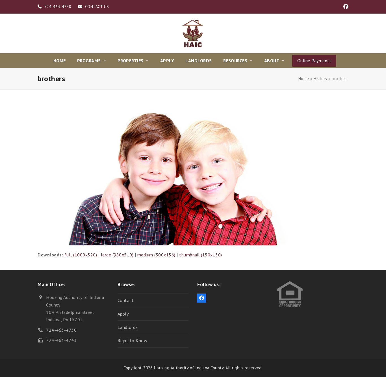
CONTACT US (97, 6)
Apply (123, 314)
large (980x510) (117, 255)
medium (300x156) (156, 255)
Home (303, 78)
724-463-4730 (61, 330)
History (320, 78)
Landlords (128, 327)
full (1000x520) (80, 255)
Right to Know (133, 340)
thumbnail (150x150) (200, 255)
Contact (126, 300)
